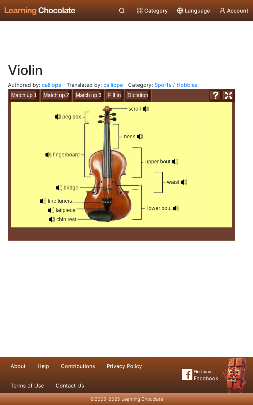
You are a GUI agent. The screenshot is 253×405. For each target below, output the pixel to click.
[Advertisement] (126, 39)
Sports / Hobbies (176, 85)
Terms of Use (27, 385)
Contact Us (70, 385)
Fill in (114, 95)
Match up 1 (24, 95)
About (18, 366)
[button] (57, 117)
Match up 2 (56, 95)
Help (43, 366)
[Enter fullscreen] (228, 95)
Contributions (78, 366)
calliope (51, 85)
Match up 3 (88, 95)
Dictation (137, 95)
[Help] (215, 95)
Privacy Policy (124, 366)
